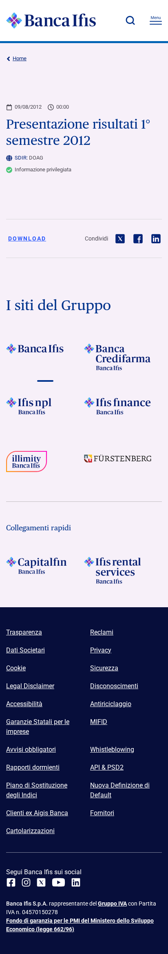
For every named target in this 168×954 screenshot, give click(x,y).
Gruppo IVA (112, 903)
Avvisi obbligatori (31, 749)
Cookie (16, 668)
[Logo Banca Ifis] (51, 20)
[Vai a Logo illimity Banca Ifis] (45, 464)
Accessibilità (24, 704)
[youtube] (58, 882)
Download (27, 238)
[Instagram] (26, 882)
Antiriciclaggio (110, 704)
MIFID (98, 722)
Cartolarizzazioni (30, 831)
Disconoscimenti (114, 686)
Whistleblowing (112, 749)
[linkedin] (76, 882)
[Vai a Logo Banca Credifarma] (123, 357)
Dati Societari (25, 650)
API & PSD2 (107, 767)
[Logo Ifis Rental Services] (123, 570)
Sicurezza (104, 668)
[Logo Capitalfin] (45, 570)
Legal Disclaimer (30, 686)
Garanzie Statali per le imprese (37, 726)
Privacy (100, 650)
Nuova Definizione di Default (120, 790)
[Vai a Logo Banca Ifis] (45, 357)
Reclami (101, 632)
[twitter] (41, 882)
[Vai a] (45, 410)
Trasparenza (24, 632)
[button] (130, 20)
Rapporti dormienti (33, 767)
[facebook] (11, 882)
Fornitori (102, 813)
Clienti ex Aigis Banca (37, 813)
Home (20, 58)
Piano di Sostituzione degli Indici (36, 790)
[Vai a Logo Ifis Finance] (123, 410)
